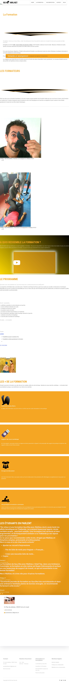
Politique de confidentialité (57, 664)
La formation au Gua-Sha (41, 663)
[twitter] (61, 680)
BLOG (64, 2)
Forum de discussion (40, 672)
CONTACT (59, 2)
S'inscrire (4, 345)
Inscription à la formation (41, 666)
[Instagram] (63, 680)
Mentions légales (55, 662)
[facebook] (59, 680)
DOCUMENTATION (50, 2)
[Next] (2, 593)
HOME (32, 2)
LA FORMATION (39, 2)
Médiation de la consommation (58, 667)
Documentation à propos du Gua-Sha (42, 669)
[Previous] (0, 593)
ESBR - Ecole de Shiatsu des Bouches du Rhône (22, 44)
